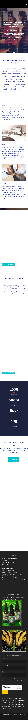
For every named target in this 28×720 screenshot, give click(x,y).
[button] (26, 3)
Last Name (5, 665)
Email (4, 672)
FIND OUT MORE (8, 261)
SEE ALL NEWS (13, 459)
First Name (5, 659)
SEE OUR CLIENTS (8, 265)
